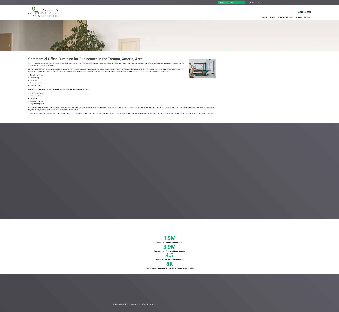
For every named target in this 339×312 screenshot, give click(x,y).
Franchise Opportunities (220, 294)
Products (264, 17)
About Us (299, 17)
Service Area (216, 288)
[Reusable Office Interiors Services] (75, 13)
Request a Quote (226, 2)
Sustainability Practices (285, 17)
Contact (307, 17)
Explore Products (255, 2)
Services (272, 17)
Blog (214, 291)
